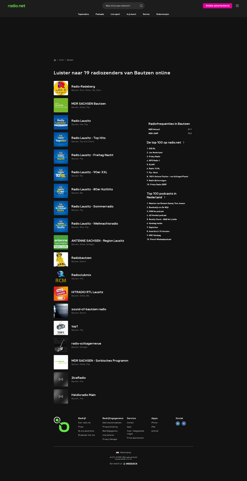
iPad (153, 427)
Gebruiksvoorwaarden (112, 423)
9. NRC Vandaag (154, 235)
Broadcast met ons (86, 435)
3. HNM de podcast (155, 211)
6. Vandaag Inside (154, 223)
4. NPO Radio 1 (153, 161)
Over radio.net (84, 423)
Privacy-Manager (109, 439)
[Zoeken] (141, 5)
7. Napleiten (152, 227)
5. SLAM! (151, 165)
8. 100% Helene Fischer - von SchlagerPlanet (167, 177)
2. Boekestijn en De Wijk (158, 207)
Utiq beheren (108, 435)
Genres (146, 14)
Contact (130, 423)
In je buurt (131, 14)
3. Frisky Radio (153, 157)
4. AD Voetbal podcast (156, 215)
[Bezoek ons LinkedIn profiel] (178, 423)
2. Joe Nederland (154, 153)
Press (80, 427)
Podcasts (100, 14)
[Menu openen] (237, 5)
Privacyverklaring (110, 427)
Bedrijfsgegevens (109, 431)
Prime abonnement (135, 438)
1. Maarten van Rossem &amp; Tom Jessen (166, 203)
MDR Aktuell (154, 129)
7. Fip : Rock (152, 173)
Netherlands (125, 453)
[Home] (55, 60)
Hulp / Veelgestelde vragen (135, 432)
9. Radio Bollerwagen (156, 181)
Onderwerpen (162, 14)
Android (154, 431)
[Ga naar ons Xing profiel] (184, 423)
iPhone (154, 423)
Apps (129, 427)
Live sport (115, 14)
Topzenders (83, 14)
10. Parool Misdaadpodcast (159, 239)
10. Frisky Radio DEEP (157, 185)
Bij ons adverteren (86, 431)
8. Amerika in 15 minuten (158, 231)
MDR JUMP (153, 133)
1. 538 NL (151, 149)
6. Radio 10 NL (153, 169)
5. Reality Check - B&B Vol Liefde (162, 219)
